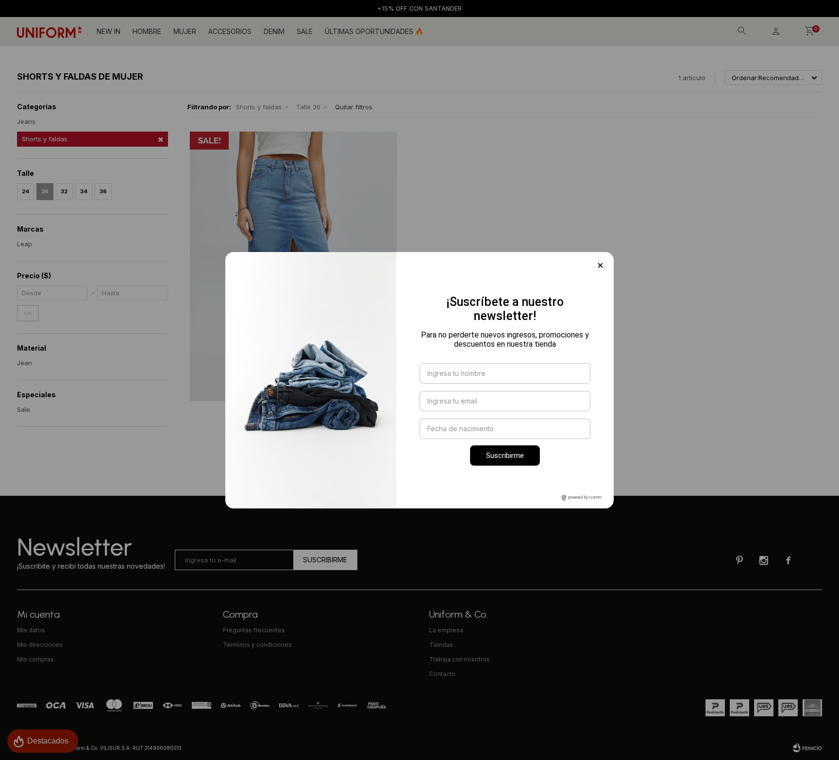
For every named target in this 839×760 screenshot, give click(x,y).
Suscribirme (505, 455)
